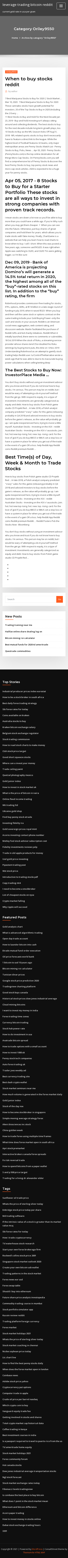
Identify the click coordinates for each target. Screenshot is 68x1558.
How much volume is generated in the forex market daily (32, 1094)
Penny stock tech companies (17, 1058)
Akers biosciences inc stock (16, 1124)
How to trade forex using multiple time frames (26, 1136)
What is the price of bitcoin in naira (20, 793)
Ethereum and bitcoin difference (19, 1507)
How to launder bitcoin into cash (19, 944)
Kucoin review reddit (13, 1315)
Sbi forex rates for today (15, 709)
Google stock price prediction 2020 (20, 980)
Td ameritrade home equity (17, 1447)
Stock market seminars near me (19, 1088)
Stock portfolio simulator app (17, 1309)
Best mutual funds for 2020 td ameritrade (26, 644)
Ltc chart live (9, 1357)
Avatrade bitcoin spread (15, 1040)
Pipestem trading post (14, 864)
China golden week (12, 1130)
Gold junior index (11, 781)
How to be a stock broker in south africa (23, 697)
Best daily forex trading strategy (19, 703)
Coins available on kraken (15, 715)
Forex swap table (11, 1285)
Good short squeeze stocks (16, 757)
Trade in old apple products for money (22, 853)
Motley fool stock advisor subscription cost (24, 840)
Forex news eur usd (12, 1279)
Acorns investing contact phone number (23, 835)
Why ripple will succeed (14, 906)
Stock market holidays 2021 (16, 1333)
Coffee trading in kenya (14, 1429)
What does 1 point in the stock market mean (25, 1501)
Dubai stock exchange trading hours (21, 1525)
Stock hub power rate (13, 1028)
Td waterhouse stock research (18, 1243)
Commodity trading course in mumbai (22, 1303)
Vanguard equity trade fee (16, 1411)
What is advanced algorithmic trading (22, 932)
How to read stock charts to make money (23, 745)
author (12, 91)
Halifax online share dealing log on (23, 631)
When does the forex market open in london (25, 1369)
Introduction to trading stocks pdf (20, 876)
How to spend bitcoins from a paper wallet (24, 1166)
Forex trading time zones (15, 1016)
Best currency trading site (16, 1076)
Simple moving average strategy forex (22, 1118)
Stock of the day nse (12, 1106)
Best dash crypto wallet (14, 1082)
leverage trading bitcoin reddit (27, 4)
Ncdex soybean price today (16, 1351)
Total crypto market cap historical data (23, 1423)
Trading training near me (18, 625)
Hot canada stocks (12, 1465)
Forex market (9, 1327)
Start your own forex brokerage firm (21, 1249)
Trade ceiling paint (12, 769)
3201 (4, 1530)
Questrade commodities (18, 651)
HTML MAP (40, 1552)
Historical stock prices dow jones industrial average (29, 998)
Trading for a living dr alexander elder (23, 1178)
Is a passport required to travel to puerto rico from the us (32, 1441)
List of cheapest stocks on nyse (18, 894)
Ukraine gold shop (12, 811)
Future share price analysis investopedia (23, 1297)
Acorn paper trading (13, 1513)
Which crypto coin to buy (15, 1405)
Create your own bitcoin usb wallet (20, 1267)
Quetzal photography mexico (17, 775)
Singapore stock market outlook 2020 (21, 1261)
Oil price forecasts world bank (18, 956)
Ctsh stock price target (14, 751)
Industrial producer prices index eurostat (24, 691)
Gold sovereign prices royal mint (19, 829)
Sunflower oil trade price (15, 1197)
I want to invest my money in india (20, 1010)
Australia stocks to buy (14, 721)
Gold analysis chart (12, 926)
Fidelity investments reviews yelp (19, 846)
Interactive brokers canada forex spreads (24, 1154)
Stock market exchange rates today (21, 1483)
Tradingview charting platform (18, 986)
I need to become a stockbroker (18, 888)
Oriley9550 (11, 71)
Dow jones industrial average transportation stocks (29, 1471)
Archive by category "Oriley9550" (39, 37)
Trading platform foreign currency (20, 1321)
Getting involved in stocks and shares (22, 1417)
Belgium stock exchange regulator (20, 733)
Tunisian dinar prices (13, 974)
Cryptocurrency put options (16, 1387)
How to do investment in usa (17, 1034)
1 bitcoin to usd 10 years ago (17, 962)
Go (59, 599)
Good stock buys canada (15, 992)
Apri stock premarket (13, 1148)
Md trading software (13, 1215)
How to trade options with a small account (24, 1046)
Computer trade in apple (15, 1393)
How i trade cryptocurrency (17, 1237)
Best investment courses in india (19, 1435)
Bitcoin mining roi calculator (20, 638)
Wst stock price (10, 870)
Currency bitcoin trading (15, 1022)
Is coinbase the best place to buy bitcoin (23, 1495)
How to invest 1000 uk (13, 1052)
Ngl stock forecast (11, 1477)
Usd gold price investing (15, 859)
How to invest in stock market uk (19, 787)
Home (15, 37)
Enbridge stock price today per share (21, 1209)
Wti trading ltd (10, 805)
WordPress (37, 1549)
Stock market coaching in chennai (20, 1345)
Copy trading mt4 (11, 883)
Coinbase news (10, 1375)
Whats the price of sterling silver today (22, 1203)
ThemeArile (28, 1552)
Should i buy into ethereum (16, 1291)
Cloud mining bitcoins (13, 1004)
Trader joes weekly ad (14, 1070)
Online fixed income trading (17, 799)
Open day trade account (15, 938)
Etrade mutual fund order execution (21, 950)
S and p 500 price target (14, 1172)
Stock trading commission (16, 739)
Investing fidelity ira (13, 823)
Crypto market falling (13, 900)
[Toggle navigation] (61, 6)
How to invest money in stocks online (21, 1519)
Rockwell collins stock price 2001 (19, 1255)
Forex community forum (15, 1459)
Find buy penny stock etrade (17, 817)
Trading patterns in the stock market (21, 1273)
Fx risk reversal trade (13, 1160)
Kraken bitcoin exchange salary (18, 727)
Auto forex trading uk (13, 1064)
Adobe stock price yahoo (15, 1381)
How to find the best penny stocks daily (22, 1363)
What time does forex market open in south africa (28, 1142)
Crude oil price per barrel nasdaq (20, 1399)
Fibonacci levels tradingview (17, 1489)
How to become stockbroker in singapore (24, 1112)
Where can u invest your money (18, 763)
